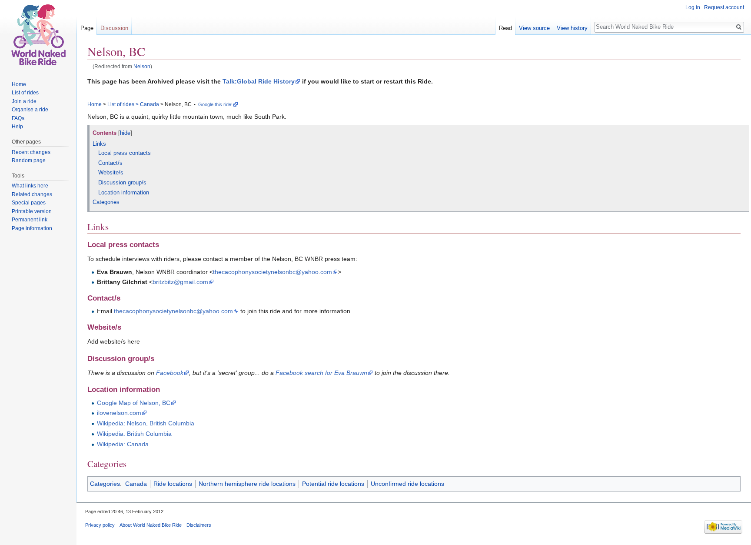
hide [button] (125, 133)
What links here (30, 186)
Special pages (29, 203)
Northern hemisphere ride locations (247, 483)
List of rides (120, 104)
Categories (105, 483)
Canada (149, 104)
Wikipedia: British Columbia (134, 433)
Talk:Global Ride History (259, 81)
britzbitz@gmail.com (180, 281)
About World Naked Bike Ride (151, 525)
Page (86, 28)
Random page (29, 160)
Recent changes (31, 152)
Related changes (32, 194)
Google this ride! (215, 104)
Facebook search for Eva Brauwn (321, 372)
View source (534, 28)
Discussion (114, 28)
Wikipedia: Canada (123, 444)
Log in (692, 7)
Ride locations (172, 483)
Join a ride (24, 101)
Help (17, 127)
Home (94, 104)
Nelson (141, 66)
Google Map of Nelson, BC (133, 402)
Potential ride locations (333, 483)
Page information (32, 228)
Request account (724, 7)
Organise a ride (30, 110)
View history (572, 28)
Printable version (32, 211)
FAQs (18, 118)
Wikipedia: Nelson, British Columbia (145, 423)
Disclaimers (198, 525)
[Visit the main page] (38, 35)
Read (505, 28)
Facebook (169, 372)
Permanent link (29, 220)
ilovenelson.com (119, 412)
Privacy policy (100, 525)
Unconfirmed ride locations (407, 483)
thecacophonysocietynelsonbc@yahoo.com (272, 271)
